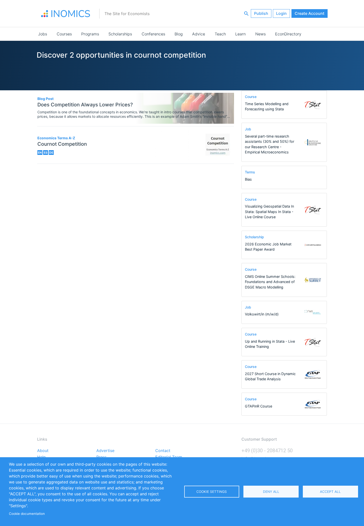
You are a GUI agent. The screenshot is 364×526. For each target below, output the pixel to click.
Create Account (309, 13)
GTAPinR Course (258, 406)
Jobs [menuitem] (42, 33)
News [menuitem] (260, 33)
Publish (261, 13)
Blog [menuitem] (179, 33)
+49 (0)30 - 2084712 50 (267, 451)
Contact (162, 451)
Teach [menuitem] (220, 33)
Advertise (105, 451)
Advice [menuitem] (198, 33)
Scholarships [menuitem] (120, 33)
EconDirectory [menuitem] (288, 33)
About (43, 451)
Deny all (271, 492)
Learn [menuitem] (240, 33)
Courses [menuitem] (64, 33)
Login (281, 13)
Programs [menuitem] (90, 33)
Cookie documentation (27, 514)
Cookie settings (211, 492)
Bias (248, 179)
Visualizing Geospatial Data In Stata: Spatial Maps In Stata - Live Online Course (269, 211)
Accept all (330, 492)
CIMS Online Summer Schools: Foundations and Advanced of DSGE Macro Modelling (270, 281)
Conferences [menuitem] (153, 33)
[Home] (66, 14)
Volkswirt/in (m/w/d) (262, 314)
